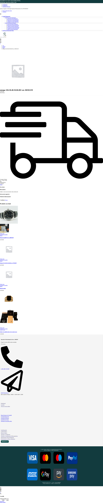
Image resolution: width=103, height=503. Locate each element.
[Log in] (0, 39)
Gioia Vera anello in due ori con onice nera (8, 331)
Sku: (1, 181)
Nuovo (6, 200)
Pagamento (2, 501)
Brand (3, 47)
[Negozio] (51, 489)
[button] (4, 234)
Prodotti (3, 46)
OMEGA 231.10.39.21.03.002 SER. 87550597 (8, 263)
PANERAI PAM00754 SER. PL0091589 (7, 237)
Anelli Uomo (2, 329)
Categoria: (2, 183)
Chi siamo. (3, 344)
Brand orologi (3, 288)
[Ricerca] (51, 41)
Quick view (2, 233)
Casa (3, 45)
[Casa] (51, 488)
